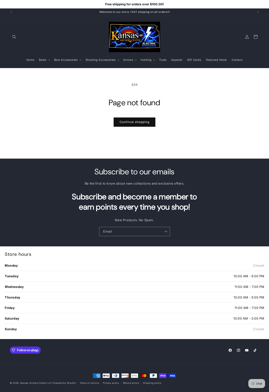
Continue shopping (134, 122)
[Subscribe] (165, 231)
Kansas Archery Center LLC (36, 383)
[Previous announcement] (11, 12)
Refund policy (131, 383)
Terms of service (89, 383)
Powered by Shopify (64, 383)
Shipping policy (152, 383)
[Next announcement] (257, 12)
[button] (14, 36)
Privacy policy (111, 383)
